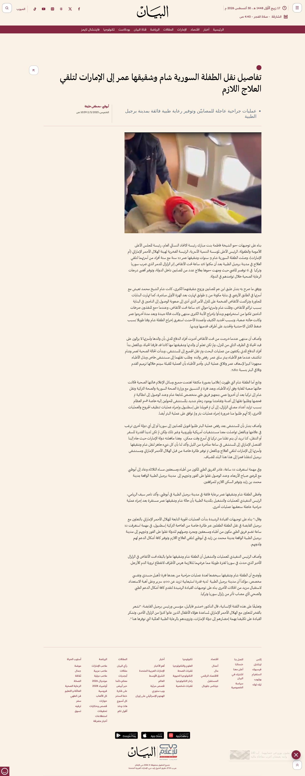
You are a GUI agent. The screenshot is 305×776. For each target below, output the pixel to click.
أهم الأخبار (159, 665)
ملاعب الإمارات (99, 665)
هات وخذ (122, 706)
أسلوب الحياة (74, 659)
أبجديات (122, 675)
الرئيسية (218, 29)
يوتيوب (257, 679)
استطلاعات (101, 715)
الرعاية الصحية (73, 685)
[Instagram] (52, 9)
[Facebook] (79, 9)
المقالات (168, 29)
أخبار (206, 29)
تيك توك (257, 684)
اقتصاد (195, 29)
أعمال (215, 665)
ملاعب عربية (100, 670)
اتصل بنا (238, 659)
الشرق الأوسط (157, 675)
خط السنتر (121, 695)
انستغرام (256, 674)
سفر (78, 700)
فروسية (103, 690)
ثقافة (78, 675)
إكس (258, 659)
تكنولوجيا (109, 29)
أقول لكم (122, 711)
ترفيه (78, 706)
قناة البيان (140, 29)
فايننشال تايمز (90, 29)
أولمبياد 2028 (99, 685)
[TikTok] (34, 9)
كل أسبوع (122, 700)
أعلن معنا (238, 669)
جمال (78, 670)
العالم (162, 680)
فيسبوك (256, 669)
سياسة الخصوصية (237, 685)
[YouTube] (43, 9)
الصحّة (77, 680)
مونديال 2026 (99, 680)
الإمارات (182, 29)
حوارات (103, 700)
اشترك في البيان (237, 676)
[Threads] (61, 9)
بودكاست (124, 29)
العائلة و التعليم (73, 690)
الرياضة (155, 29)
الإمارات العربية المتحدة (152, 670)
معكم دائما (121, 680)
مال (216, 670)
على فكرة (122, 690)
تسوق (78, 711)
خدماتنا (239, 664)
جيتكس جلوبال (210, 685)
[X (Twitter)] (70, 9)
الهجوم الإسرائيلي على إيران (150, 695)
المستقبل (212, 680)
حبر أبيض (121, 685)
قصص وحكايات (98, 706)
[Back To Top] (297, 765)
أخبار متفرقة (100, 720)
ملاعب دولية (100, 675)
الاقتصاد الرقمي (209, 675)
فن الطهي (75, 695)
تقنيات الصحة (185, 670)
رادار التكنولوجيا (184, 680)
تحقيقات (102, 711)
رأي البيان (122, 665)
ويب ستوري (158, 690)
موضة (77, 665)
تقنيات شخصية (184, 685)
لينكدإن (257, 664)
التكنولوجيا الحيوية (183, 675)
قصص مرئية (157, 685)
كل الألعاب (101, 695)
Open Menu (297, 7)
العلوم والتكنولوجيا (183, 665)
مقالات (123, 670)
